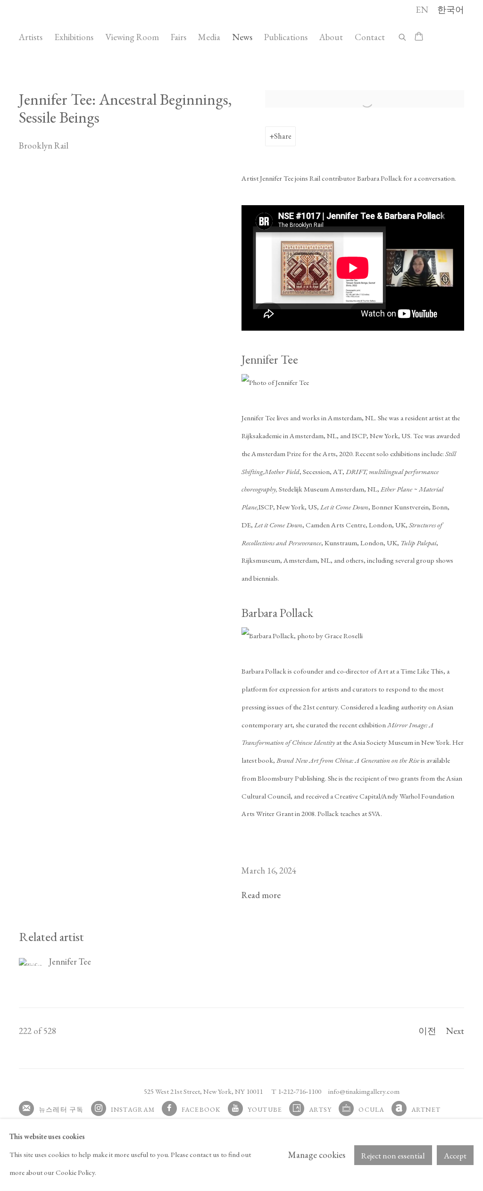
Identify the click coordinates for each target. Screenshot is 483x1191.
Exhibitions (73, 37)
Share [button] (282, 136)
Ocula (371, 1109)
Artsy (320, 1109)
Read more (261, 895)
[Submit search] (403, 35)
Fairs (178, 37)
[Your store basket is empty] (419, 37)
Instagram (133, 1109)
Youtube (265, 1109)
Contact (370, 37)
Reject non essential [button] (393, 1155)
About (331, 37)
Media (209, 37)
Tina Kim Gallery (85, 23)
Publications (286, 37)
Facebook (201, 1109)
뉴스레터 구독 (61, 1109)
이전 (427, 1031)
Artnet (426, 1109)
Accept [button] (455, 1155)
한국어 (450, 10)
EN (422, 10)
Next (455, 1031)
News (242, 37)
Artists (30, 37)
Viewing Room (132, 37)
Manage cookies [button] (316, 1155)
